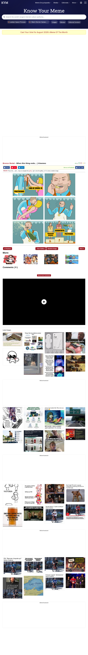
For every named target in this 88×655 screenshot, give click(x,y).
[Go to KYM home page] (4, 3)
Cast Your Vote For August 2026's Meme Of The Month (44, 32)
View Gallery (40, 248)
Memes (62, 22)
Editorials (65, 3)
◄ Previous (7, 248)
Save (14, 167)
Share (7, 167)
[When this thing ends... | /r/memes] (44, 208)
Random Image (52, 248)
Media (55, 3)
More (74, 3)
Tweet (22, 167)
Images (54, 22)
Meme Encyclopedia (42, 3)
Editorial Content (74, 22)
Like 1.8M (80, 167)
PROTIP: (5, 170)
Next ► (82, 248)
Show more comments (44, 275)
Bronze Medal (9, 163)
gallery (30, 170)
